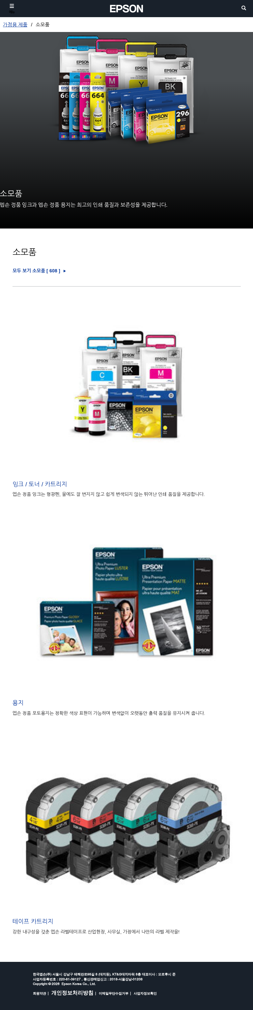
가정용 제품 (15, 24)
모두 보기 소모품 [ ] (36, 270)
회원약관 (39, 993)
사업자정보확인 (145, 993)
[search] (244, 8)
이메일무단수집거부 (113, 993)
